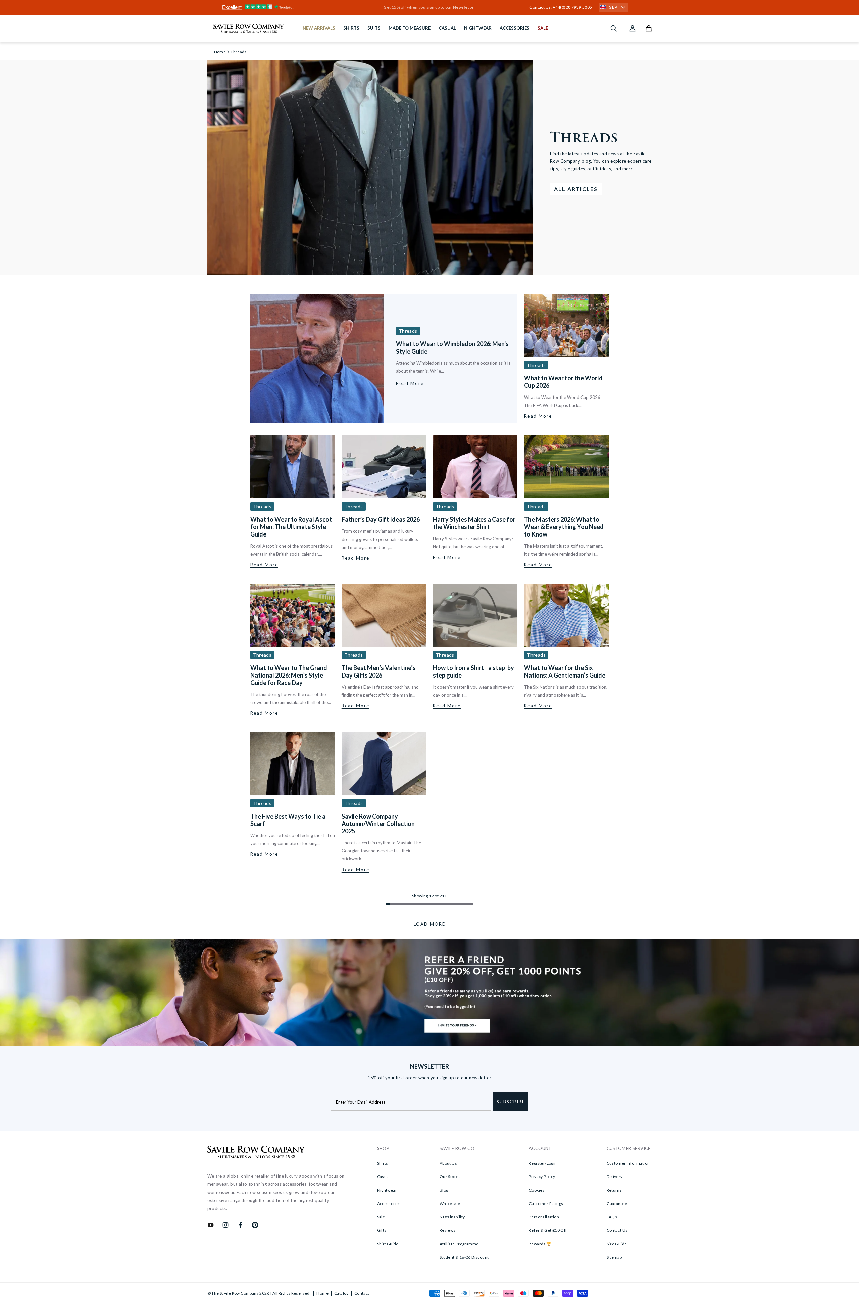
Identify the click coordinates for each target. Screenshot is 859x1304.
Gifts (382, 1230)
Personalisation (544, 1216)
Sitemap (614, 1257)
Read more (410, 383)
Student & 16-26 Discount (464, 1257)
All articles (576, 189)
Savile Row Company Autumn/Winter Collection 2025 (378, 823)
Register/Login (543, 1163)
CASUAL (447, 28)
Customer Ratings (546, 1203)
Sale (381, 1216)
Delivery (615, 1176)
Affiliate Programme (459, 1243)
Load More (429, 924)
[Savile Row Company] (256, 1153)
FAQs (612, 1216)
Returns (614, 1190)
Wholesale (450, 1203)
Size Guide (617, 1243)
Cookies (537, 1190)
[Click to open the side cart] (648, 28)
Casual (383, 1176)
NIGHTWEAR (478, 28)
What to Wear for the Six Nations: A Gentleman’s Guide (564, 671)
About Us (448, 1163)
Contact (361, 1293)
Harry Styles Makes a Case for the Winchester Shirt (474, 523)
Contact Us (617, 1230)
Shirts (382, 1163)
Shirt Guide (388, 1243)
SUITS (374, 28)
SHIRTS (351, 28)
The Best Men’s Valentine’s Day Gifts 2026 (379, 671)
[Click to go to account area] (632, 28)
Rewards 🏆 (540, 1243)
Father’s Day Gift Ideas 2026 (381, 519)
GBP (613, 7)
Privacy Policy (542, 1176)
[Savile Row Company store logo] (248, 28)
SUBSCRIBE (511, 1101)
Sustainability (452, 1216)
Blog (444, 1190)
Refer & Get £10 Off (548, 1230)
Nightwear (387, 1190)
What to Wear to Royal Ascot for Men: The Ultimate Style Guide (291, 527)
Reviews (448, 1230)
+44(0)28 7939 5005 (572, 7)
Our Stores (450, 1176)
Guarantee (617, 1203)
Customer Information (628, 1163)
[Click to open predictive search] (613, 28)
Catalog (341, 1293)
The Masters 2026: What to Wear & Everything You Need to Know (564, 527)
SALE (543, 28)
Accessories (389, 1203)
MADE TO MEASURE (410, 28)
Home (322, 1293)
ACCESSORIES (514, 28)
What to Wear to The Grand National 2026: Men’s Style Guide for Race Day (288, 675)
